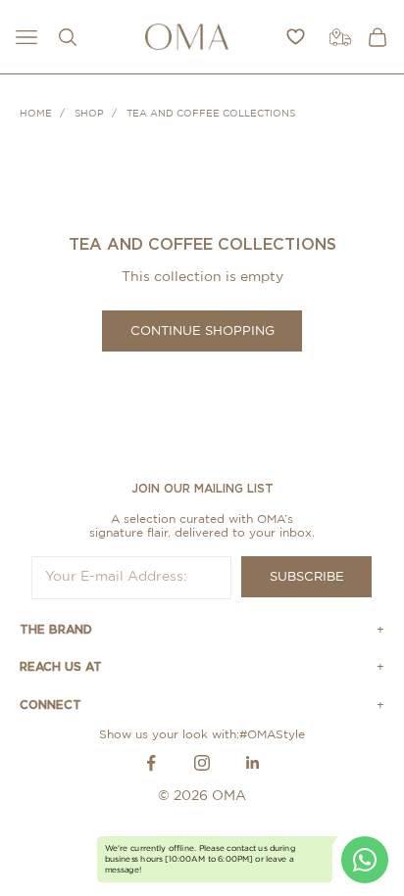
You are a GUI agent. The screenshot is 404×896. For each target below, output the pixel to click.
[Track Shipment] (340, 37)
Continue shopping (202, 331)
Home (36, 113)
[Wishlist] (295, 36)
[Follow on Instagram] (202, 763)
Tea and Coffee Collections (210, 113)
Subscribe (307, 577)
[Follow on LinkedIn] (253, 763)
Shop (89, 113)
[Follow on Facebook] (151, 763)
